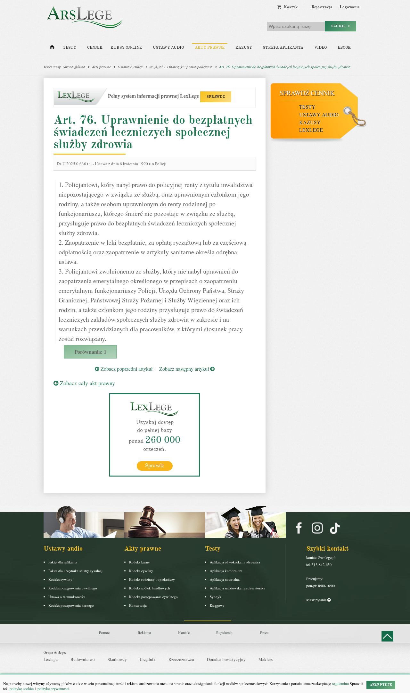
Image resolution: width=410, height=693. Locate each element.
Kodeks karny (139, 562)
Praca (264, 632)
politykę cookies (22, 688)
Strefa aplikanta (283, 47)
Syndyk (215, 596)
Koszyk (289, 7)
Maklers (265, 659)
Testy (69, 47)
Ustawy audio (168, 47)
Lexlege (51, 659)
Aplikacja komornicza (226, 570)
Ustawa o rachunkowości (66, 596)
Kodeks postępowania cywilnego (72, 588)
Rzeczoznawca (181, 659)
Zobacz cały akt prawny (86, 383)
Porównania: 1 (90, 351)
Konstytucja (138, 605)
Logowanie (350, 7)
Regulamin (224, 632)
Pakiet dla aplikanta (62, 562)
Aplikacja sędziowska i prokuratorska (237, 588)
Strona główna (74, 66)
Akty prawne (210, 47)
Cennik (94, 47)
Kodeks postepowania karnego (71, 605)
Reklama (144, 632)
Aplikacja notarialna (225, 579)
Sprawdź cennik (307, 93)
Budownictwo (82, 659)
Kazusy (243, 47)
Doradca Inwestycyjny (226, 659)
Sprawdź (154, 465)
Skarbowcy (117, 659)
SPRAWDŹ (216, 97)
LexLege (311, 129)
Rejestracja (321, 7)
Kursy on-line (126, 47)
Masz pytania (316, 599)
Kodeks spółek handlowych (149, 588)
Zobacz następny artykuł (184, 368)
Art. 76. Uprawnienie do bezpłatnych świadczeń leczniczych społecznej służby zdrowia (284, 66)
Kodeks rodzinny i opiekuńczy (152, 579)
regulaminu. (340, 683)
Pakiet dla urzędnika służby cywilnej (75, 570)
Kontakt (184, 632)
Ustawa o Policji (130, 66)
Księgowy (217, 605)
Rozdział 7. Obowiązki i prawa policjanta (180, 66)
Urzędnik (148, 659)
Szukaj (339, 26)
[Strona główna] (52, 48)
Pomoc (104, 632)
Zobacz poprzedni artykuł (125, 368)
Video (320, 47)
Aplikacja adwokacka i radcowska (235, 562)
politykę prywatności (53, 688)
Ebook (344, 47)
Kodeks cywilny (60, 579)
